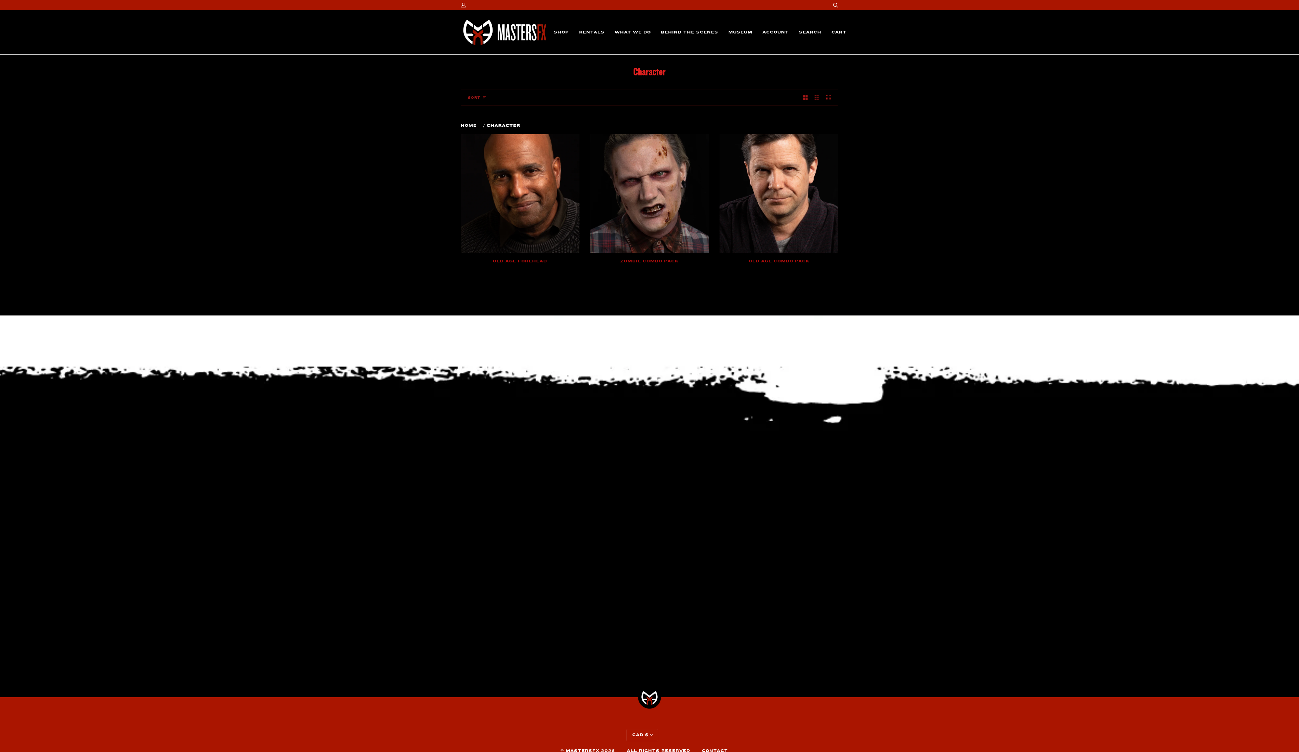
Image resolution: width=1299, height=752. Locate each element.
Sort (474, 97)
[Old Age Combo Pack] (779, 193)
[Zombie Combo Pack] (649, 193)
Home (469, 125)
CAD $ (640, 735)
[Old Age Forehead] (520, 193)
